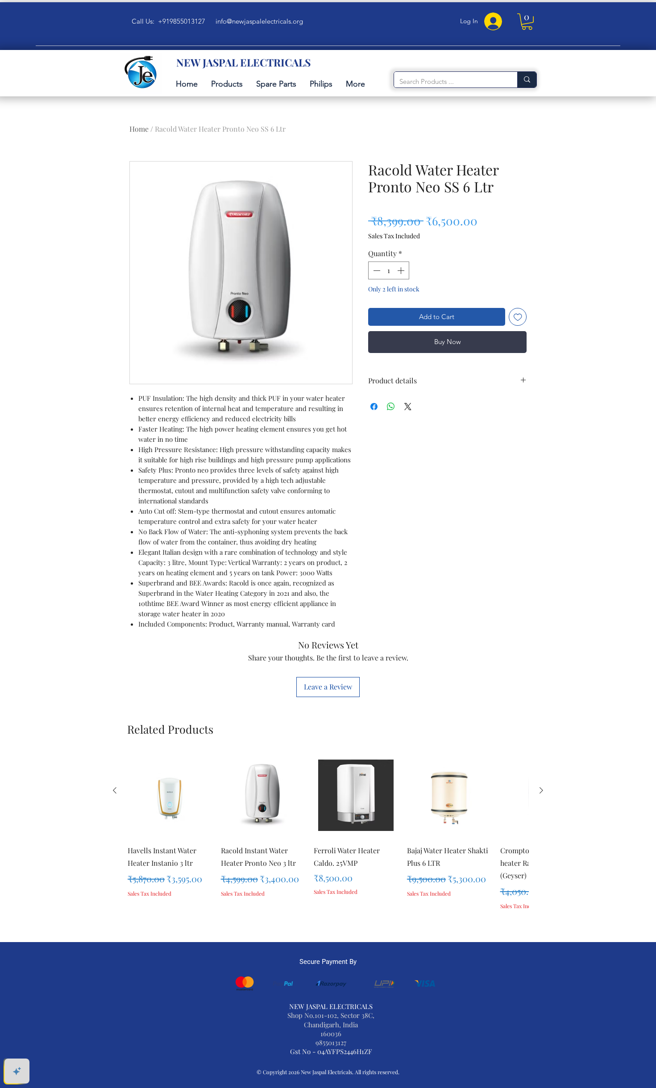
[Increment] (401, 270)
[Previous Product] (114, 790)
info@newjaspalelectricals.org (259, 21)
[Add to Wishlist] (518, 317)
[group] (328, 843)
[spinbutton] (388, 270)
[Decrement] (376, 270)
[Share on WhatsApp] (391, 406)
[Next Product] (541, 790)
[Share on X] (408, 406)
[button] (527, 21)
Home (139, 128)
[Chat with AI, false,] (16, 1071)
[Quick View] (170, 795)
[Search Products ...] (526, 79)
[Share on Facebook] (374, 406)
